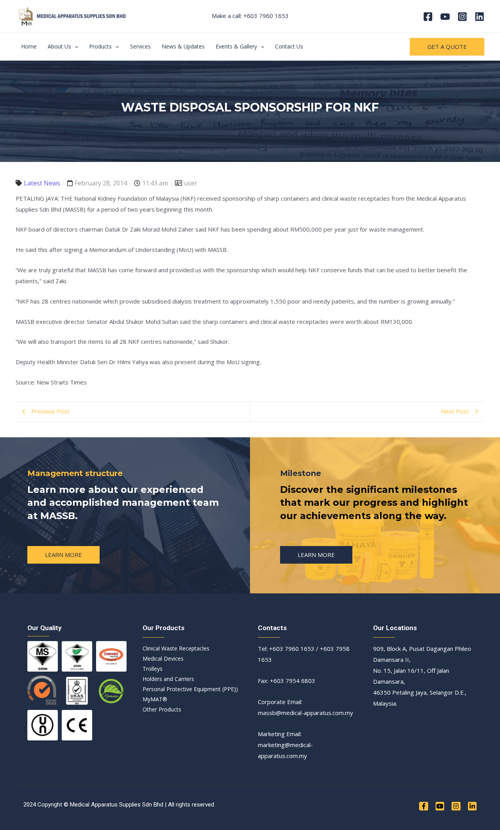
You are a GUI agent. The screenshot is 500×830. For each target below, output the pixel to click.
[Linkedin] (479, 17)
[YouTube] (445, 17)
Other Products (162, 709)
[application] (74, 46)
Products (100, 46)
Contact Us (289, 46)
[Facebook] (428, 17)
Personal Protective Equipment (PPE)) (190, 689)
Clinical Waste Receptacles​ (176, 648)
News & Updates (183, 46)
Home (29, 46)
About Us (59, 46)
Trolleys (152, 668)
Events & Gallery (236, 46)
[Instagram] (462, 17)
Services (140, 46)
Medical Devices (163, 658)
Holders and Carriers (168, 679)
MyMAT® (155, 699)
